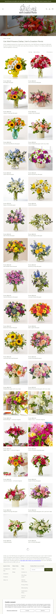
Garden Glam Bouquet (34, 113)
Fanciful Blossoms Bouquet (10, 297)
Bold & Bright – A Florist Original (12, 419)
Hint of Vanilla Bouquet (34, 542)
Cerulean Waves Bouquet (34, 297)
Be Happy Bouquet (8, 82)
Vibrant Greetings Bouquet (10, 113)
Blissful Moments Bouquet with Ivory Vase (39, 389)
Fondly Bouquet (7, 542)
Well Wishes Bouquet (8, 235)
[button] (2, 9)
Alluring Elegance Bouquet (35, 235)
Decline (43, 610)
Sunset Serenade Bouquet (35, 358)
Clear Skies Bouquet (8, 174)
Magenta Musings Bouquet (10, 511)
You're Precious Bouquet (34, 82)
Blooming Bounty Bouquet (35, 174)
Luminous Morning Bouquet (10, 358)
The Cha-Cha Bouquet (9, 572)
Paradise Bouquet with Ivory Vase (12, 389)
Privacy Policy (46, 607)
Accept (27, 610)
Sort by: (30, 52)
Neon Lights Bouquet (33, 327)
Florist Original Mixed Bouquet (36, 450)
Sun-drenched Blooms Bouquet (11, 143)
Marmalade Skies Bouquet (10, 266)
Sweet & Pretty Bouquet (34, 481)
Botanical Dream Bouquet (10, 327)
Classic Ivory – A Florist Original (36, 419)
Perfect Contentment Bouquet (36, 572)
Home (4, 38)
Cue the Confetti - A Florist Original (12, 481)
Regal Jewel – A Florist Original (11, 450)
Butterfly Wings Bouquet (34, 266)
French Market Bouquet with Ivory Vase (38, 143)
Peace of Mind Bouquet (9, 205)
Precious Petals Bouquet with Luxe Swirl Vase (40, 511)
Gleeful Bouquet (32, 205)
